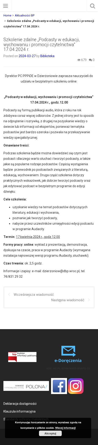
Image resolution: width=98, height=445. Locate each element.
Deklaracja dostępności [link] (19, 403)
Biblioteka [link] (47, 56)
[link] (27, 56)
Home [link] (7, 15)
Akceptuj (50, 433)
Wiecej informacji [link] (65, 427)
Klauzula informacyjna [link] (19, 411)
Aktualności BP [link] (24, 15)
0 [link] (93, 60)
